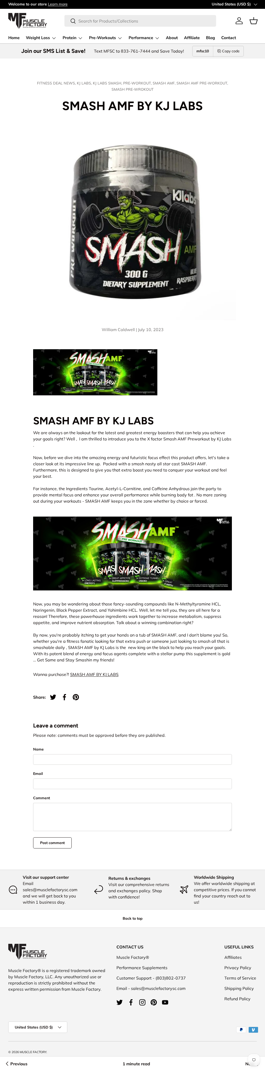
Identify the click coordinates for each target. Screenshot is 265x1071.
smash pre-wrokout (133, 89)
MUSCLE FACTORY (33, 1052)
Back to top (133, 918)
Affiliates (233, 957)
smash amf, (164, 83)
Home (14, 38)
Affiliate (192, 38)
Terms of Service (240, 978)
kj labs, (85, 83)
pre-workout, (138, 83)
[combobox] (140, 21)
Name (38, 749)
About (172, 38)
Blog (210, 38)
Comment (41, 798)
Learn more (58, 4)
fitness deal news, (57, 83)
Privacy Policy (237, 967)
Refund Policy (237, 998)
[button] (253, 20)
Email (38, 773)
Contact (228, 38)
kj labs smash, (108, 83)
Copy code (231, 51)
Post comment (52, 842)
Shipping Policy (239, 988)
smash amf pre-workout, (202, 83)
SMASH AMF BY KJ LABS (94, 674)
